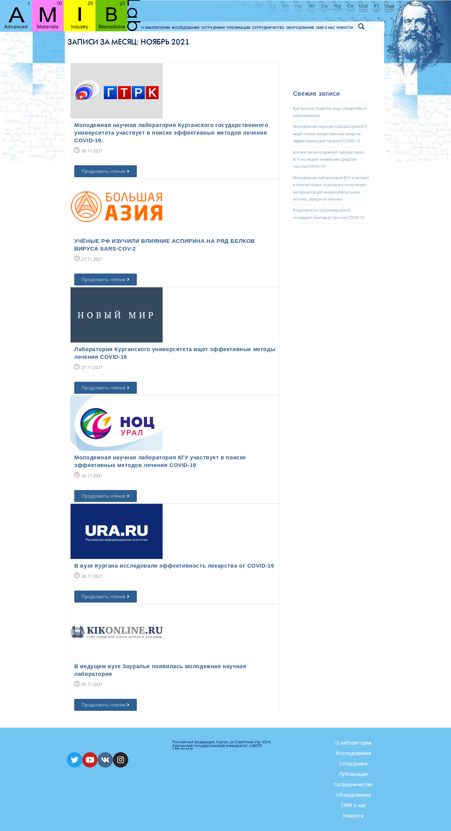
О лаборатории (353, 743)
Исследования (353, 753)
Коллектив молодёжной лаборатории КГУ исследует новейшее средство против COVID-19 (328, 159)
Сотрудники (353, 763)
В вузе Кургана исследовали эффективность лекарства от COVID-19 (174, 566)
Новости (353, 816)
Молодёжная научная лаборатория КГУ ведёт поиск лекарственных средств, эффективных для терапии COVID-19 (330, 134)
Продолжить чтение (109, 169)
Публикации (353, 774)
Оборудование (353, 795)
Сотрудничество (353, 784)
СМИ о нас (353, 805)
